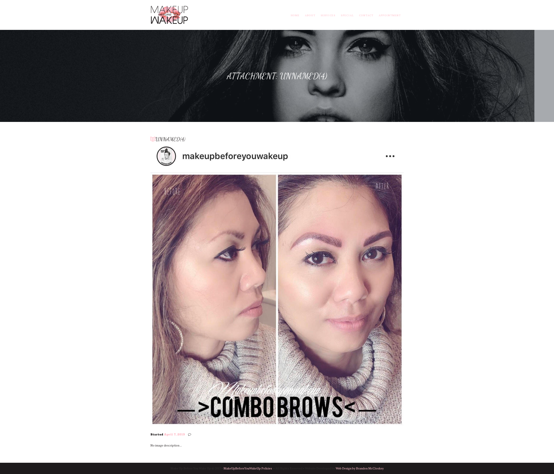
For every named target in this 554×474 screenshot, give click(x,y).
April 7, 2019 (174, 434)
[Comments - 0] (190, 434)
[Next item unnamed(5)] (340, 286)
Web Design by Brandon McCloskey (360, 468)
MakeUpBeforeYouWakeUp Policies (248, 468)
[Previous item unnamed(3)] (213, 286)
